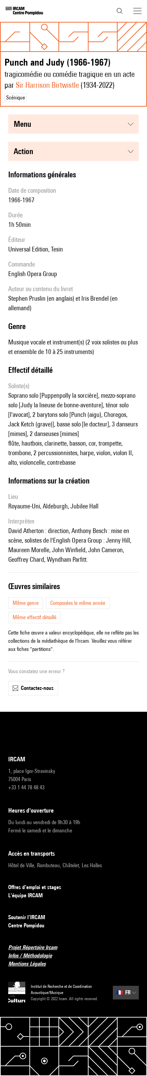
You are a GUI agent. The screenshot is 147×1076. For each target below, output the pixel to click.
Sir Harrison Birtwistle (47, 85)
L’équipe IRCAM (25, 895)
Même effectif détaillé (34, 617)
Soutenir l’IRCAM (26, 917)
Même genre (26, 603)
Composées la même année (77, 603)
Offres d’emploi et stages (34, 887)
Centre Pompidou (26, 925)
